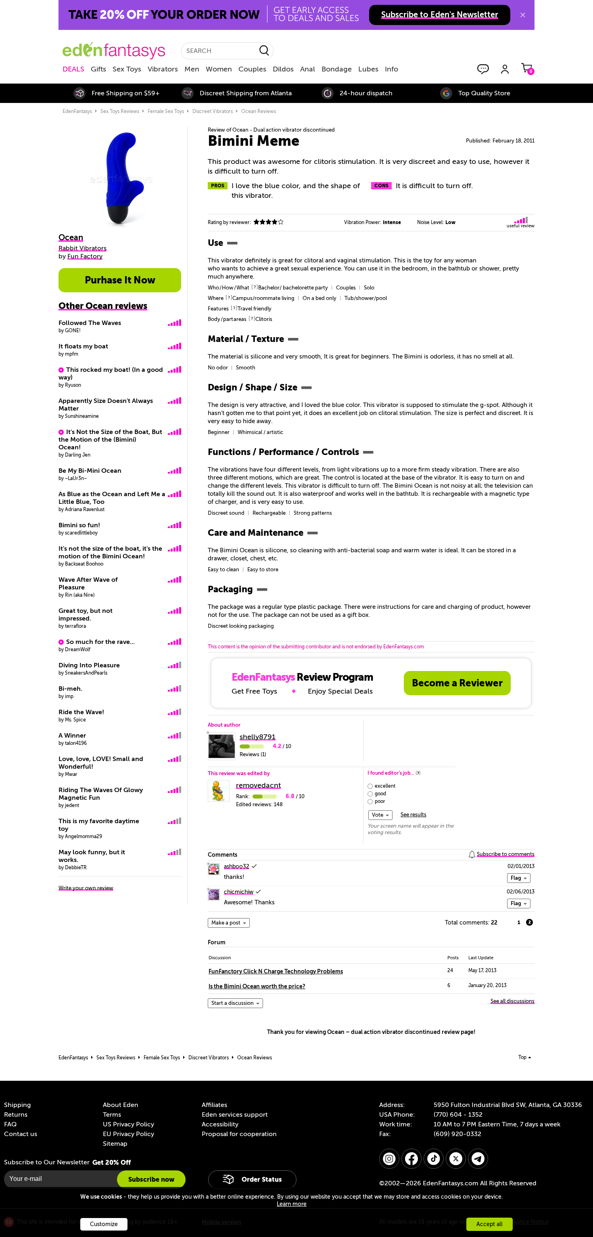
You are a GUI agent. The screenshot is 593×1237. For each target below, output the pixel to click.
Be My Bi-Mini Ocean (89, 470)
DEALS (73, 69)
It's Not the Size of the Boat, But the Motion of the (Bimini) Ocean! (110, 439)
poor (380, 801)
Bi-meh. (70, 688)
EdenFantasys (77, 111)
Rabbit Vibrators (82, 248)
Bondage (337, 69)
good (380, 794)
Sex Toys (127, 69)
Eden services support (235, 1114)
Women (219, 69)
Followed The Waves (89, 323)
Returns (15, 1114)
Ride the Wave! (81, 712)
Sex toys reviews (119, 111)
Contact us (20, 1134)
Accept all (489, 1224)
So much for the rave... (100, 642)
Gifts (98, 69)
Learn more (292, 1204)
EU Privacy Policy (128, 1134)
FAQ (10, 1124)
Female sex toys (166, 111)
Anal (307, 69)
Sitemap (115, 1143)
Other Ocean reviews (102, 306)
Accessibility (220, 1124)
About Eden (120, 1105)
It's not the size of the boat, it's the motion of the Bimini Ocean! (110, 552)
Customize (104, 1224)
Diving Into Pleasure (89, 665)
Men (191, 69)
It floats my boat (83, 346)
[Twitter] (456, 1159)
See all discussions (513, 1001)
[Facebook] (411, 1159)
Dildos (283, 69)
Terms (112, 1114)
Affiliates (214, 1105)
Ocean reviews (258, 111)
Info (391, 69)
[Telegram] (478, 1159)
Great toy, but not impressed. (85, 614)
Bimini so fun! (79, 525)
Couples (252, 69)
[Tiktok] (434, 1159)
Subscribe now (151, 1179)
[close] (522, 15)
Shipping (17, 1105)
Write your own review (85, 888)
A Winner (72, 735)
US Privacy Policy (128, 1124)
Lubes (368, 69)
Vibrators (163, 69)
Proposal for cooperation (239, 1134)
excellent (385, 786)
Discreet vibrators (212, 111)
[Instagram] (389, 1159)
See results (413, 814)
